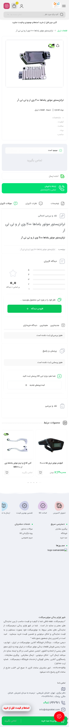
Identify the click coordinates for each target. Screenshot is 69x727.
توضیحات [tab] (55, 203)
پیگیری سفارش (61, 529)
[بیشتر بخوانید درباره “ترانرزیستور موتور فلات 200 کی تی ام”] (6, 472)
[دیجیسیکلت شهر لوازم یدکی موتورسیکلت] (57, 5)
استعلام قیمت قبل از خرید (16, 708)
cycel (57, 110)
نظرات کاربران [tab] (31, 203)
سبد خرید (63, 537)
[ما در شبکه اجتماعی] (7, 6)
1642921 (51, 702)
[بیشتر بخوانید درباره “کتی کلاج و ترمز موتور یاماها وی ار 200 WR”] (40, 472)
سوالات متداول (27, 529)
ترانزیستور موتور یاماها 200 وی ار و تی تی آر (38, 249)
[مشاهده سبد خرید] (14, 6)
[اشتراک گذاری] (57, 45)
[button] (40, 482)
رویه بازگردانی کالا (26, 533)
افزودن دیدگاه (37, 308)
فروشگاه (64, 533)
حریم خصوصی (27, 537)
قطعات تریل (62, 30)
